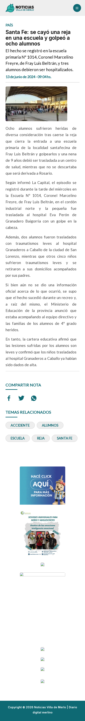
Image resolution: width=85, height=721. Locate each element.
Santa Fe (64, 438)
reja (41, 438)
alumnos (50, 425)
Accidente (20, 425)
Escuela (18, 438)
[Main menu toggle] (77, 8)
